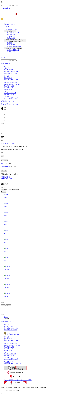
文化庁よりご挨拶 (9, 86)
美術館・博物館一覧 (13, 50)
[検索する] (16, 5)
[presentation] (1, 189)
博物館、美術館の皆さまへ (12, 84)
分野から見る (11, 36)
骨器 (2, 163)
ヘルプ (6, 91)
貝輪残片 (6, 269)
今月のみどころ (11, 51)
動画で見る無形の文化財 (14, 46)
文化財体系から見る (13, 33)
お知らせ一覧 (8, 89)
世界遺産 (9, 43)
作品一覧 (10, 29)
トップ (6, 66)
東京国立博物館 (5, 166)
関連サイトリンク (9, 94)
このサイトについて (10, 24)
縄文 (8, 143)
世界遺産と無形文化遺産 (15, 40)
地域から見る (11, 38)
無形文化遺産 (11, 44)
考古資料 (3, 143)
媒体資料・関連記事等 (10, 82)
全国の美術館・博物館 (13, 48)
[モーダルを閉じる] (1, 393)
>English (6, 26)
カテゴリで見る (10, 31)
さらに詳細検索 (5, 8)
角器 (5, 260)
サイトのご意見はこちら (11, 98)
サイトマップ (8, 96)
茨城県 (12, 143)
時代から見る (11, 34)
